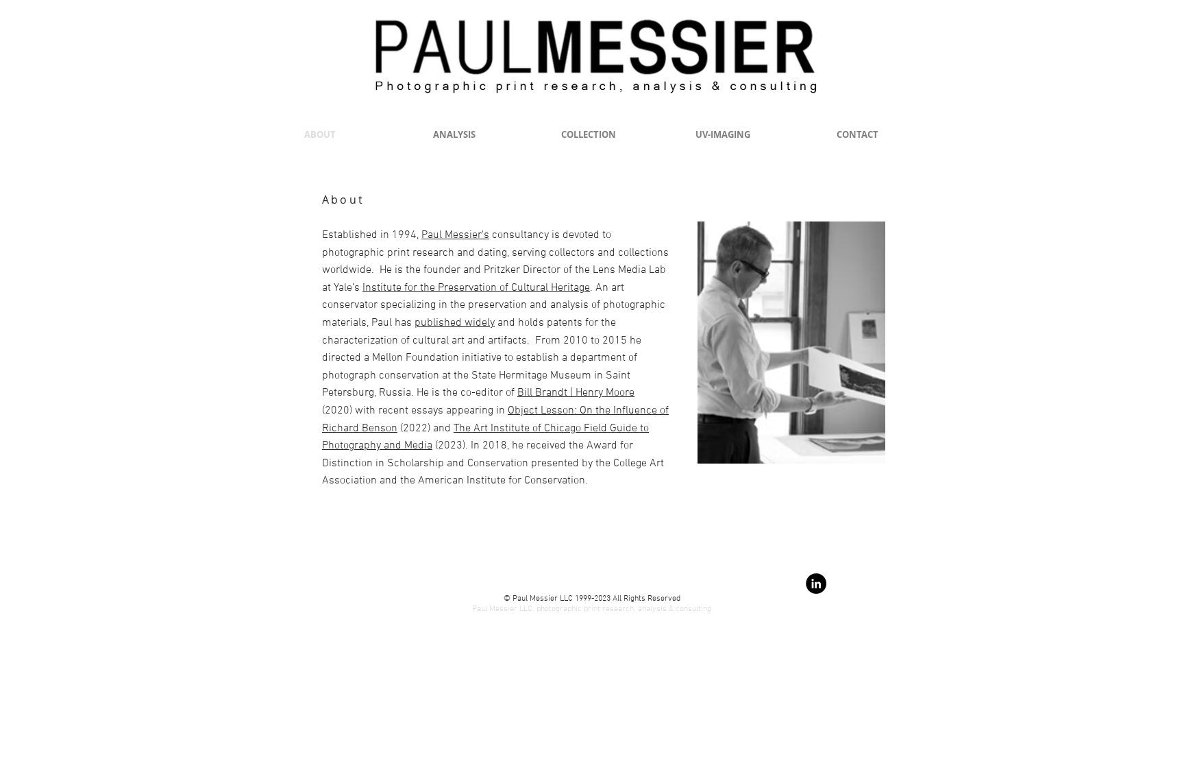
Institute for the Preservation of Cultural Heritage (476, 288)
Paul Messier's (455, 235)
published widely (455, 323)
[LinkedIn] (816, 583)
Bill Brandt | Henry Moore (575, 393)
